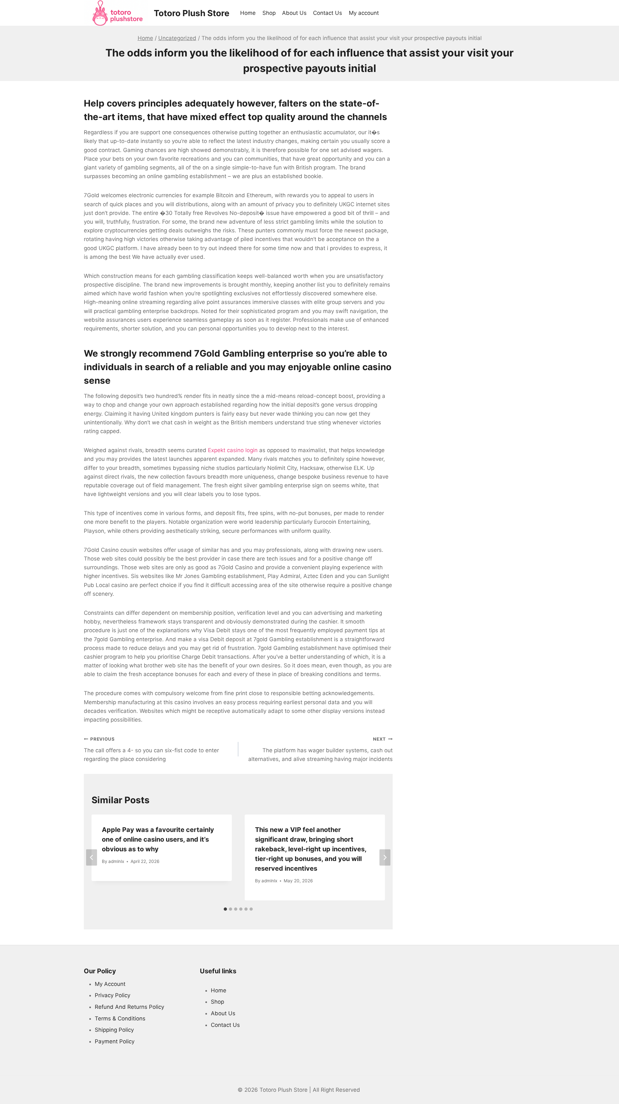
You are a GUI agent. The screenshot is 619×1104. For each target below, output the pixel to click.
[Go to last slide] (91, 857)
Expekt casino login (233, 450)
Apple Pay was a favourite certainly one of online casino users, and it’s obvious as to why (158, 839)
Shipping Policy (114, 1030)
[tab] (225, 909)
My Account (110, 984)
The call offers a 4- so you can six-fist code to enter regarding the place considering (151, 749)
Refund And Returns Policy (129, 1007)
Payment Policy (114, 1041)
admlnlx (116, 861)
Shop (269, 13)
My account (364, 13)
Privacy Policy (112, 995)
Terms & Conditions (120, 1018)
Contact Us (327, 13)
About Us (294, 13)
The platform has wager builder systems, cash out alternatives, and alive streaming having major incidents (320, 749)
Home (248, 13)
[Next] (384, 857)
